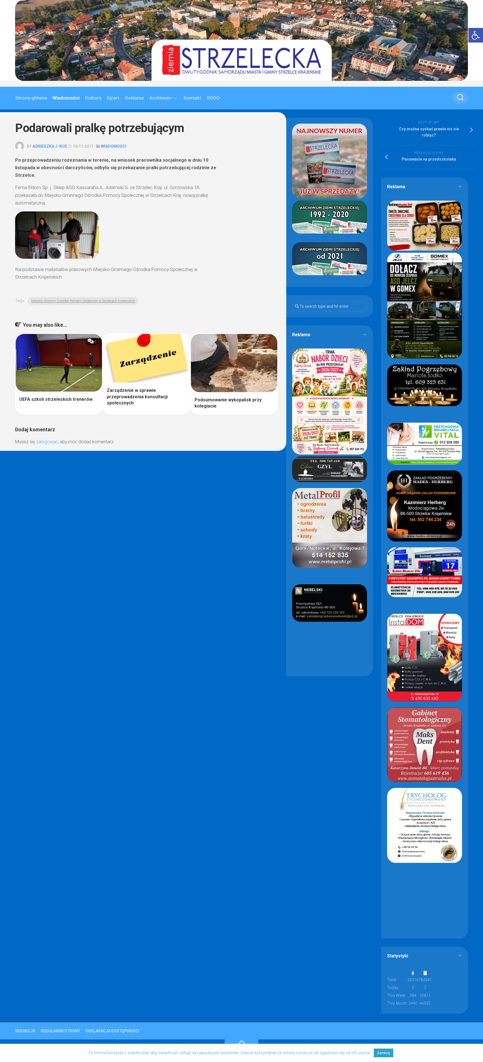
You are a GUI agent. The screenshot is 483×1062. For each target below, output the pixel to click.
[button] (475, 35)
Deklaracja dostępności (112, 1031)
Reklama (134, 98)
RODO (213, 98)
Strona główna (31, 98)
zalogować (47, 441)
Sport (113, 98)
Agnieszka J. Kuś (49, 146)
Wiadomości (66, 98)
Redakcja (25, 1031)
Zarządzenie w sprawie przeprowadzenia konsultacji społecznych (137, 397)
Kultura (93, 98)
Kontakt (192, 98)
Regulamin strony (60, 1031)
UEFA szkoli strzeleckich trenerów (56, 399)
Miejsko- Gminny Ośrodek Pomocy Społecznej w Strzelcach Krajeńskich (83, 301)
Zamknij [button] (383, 1053)
